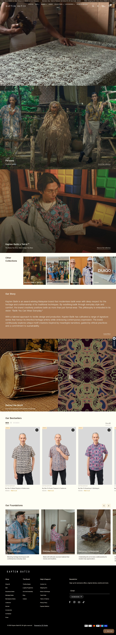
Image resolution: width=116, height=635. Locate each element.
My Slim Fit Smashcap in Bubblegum (88, 488)
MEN (7, 423)
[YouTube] (79, 602)
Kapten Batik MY (10, 486)
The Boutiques (27, 584)
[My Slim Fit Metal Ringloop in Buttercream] (22, 456)
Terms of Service (44, 598)
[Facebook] (70, 602)
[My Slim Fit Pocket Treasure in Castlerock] (59, 456)
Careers (25, 598)
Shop (7, 579)
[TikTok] (83, 602)
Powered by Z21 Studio (41, 625)
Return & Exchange (45, 591)
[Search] (93, 6)
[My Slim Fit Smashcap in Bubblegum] (95, 456)
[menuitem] (31, 4)
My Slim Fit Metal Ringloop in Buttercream (17, 488)
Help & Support (45, 579)
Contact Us (43, 584)
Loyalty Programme (28, 587)
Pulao (96, 282)
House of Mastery (82, 4)
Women (7, 606)
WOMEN (16, 423)
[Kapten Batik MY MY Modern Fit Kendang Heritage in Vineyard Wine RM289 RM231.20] (71, 377)
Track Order (43, 595)
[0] (109, 6)
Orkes (50, 282)
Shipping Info (43, 587)
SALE (58, 7)
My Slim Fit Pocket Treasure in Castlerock (54, 488)
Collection (8, 602)
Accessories (8, 610)
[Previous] (104, 506)
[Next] (109, 506)
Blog (24, 595)
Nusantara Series (9, 591)
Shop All (31, 4)
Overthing (75, 282)
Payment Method (44, 606)
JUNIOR (51, 4)
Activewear (8, 613)
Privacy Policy (43, 602)
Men (6, 587)
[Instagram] (74, 602)
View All (108, 423)
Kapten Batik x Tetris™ (33, 282)
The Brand (26, 579)
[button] (104, 164)
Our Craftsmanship (28, 591)
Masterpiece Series (10, 598)
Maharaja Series (9, 595)
